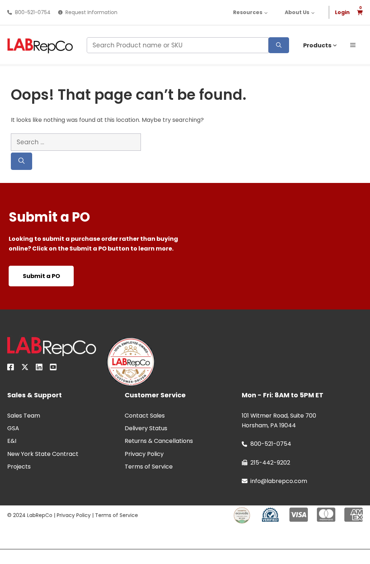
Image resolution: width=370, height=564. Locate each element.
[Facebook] (10, 368)
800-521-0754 (33, 12)
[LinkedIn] (39, 368)
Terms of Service (116, 515)
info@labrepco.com (278, 481)
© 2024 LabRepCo (29, 515)
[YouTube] (53, 368)
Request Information (91, 12)
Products (317, 45)
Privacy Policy (74, 515)
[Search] (278, 45)
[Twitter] (25, 368)
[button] (353, 44)
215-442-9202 (270, 462)
